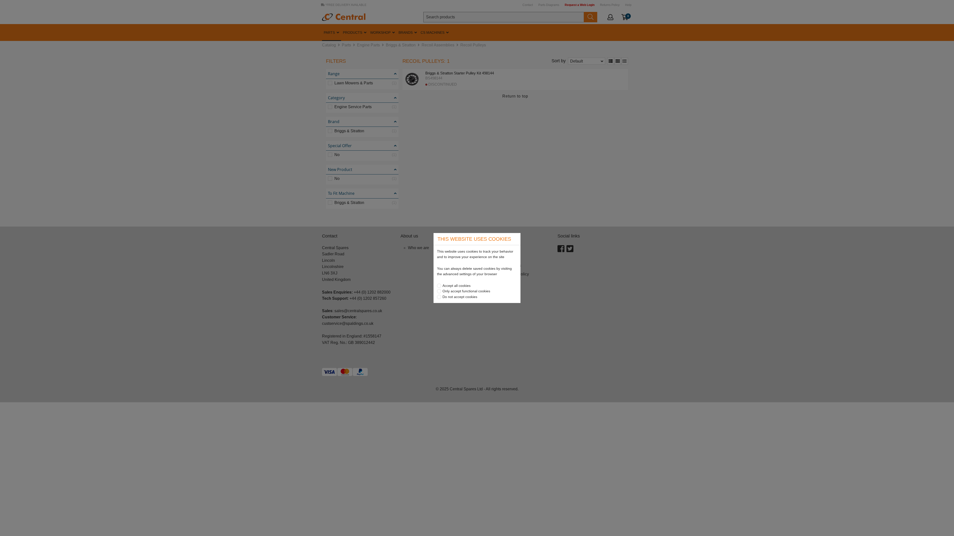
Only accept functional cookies (466, 291)
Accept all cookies (456, 286)
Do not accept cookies (459, 297)
